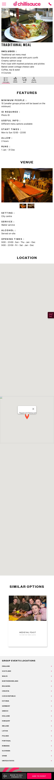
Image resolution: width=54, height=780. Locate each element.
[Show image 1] (23, 206)
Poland (5, 736)
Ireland (5, 726)
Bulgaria (6, 686)
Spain (4, 756)
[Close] (33, 409)
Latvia (5, 731)
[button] (27, 416)
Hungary (6, 721)
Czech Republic (9, 696)
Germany (6, 706)
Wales (5, 676)
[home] (27, 4)
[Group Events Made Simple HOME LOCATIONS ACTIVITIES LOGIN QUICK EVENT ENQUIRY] (4, 4)
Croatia (5, 691)
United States (8, 761)
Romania (6, 746)
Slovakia (6, 751)
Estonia (5, 701)
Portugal (6, 741)
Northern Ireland (10, 681)
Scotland (6, 671)
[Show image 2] (31, 206)
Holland (6, 716)
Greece (5, 711)
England (6, 666)
